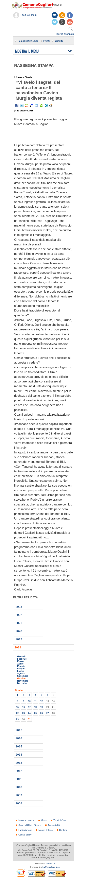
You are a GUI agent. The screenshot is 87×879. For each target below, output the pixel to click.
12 (41, 701)
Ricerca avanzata (64, 34)
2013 (19, 762)
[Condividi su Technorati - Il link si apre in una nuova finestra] (41, 105)
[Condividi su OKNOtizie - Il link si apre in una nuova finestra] (26, 105)
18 (35, 707)
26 (41, 713)
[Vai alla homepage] (38, 5)
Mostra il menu (27, 51)
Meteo (44, 820)
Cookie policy (25, 834)
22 (17, 713)
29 (17, 719)
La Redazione (25, 830)
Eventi (46, 41)
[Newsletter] (55, 15)
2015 (19, 746)
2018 (18, 647)
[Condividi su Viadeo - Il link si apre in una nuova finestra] (51, 105)
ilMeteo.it (51, 863)
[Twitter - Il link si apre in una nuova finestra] (21, 105)
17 (29, 707)
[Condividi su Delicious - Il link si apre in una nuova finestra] (31, 105)
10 (29, 701)
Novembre (22, 681)
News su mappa (26, 820)
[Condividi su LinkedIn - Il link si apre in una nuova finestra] (36, 105)
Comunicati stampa (28, 41)
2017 (19, 730)
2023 (19, 606)
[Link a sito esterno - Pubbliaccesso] (20, 873)
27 (47, 713)
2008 (19, 803)
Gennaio (21, 656)
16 (23, 707)
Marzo (20, 661)
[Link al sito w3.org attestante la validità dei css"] (57, 873)
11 (35, 701)
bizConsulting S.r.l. (51, 867)
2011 (19, 779)
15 (17, 707)
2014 (19, 754)
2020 (19, 631)
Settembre (22, 676)
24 (29, 713)
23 (23, 713)
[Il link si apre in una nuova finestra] (70, 15)
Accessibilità (54, 825)
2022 (19, 614)
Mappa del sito (45, 830)
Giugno (21, 668)
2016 (19, 738)
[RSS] (62, 15)
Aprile (20, 663)
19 (41, 707)
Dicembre (22, 683)
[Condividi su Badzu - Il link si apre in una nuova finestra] (46, 105)
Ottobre (21, 678)
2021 (19, 623)
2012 (19, 770)
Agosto (21, 673)
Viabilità (59, 41)
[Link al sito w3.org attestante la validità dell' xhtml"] (37, 873)
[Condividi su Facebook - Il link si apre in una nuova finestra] (17, 105)
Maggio (21, 666)
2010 (19, 787)
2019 (19, 639)
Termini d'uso (59, 820)
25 (35, 713)
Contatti (63, 830)
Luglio (20, 671)
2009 (19, 795)
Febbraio (22, 659)
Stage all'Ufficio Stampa (29, 825)
